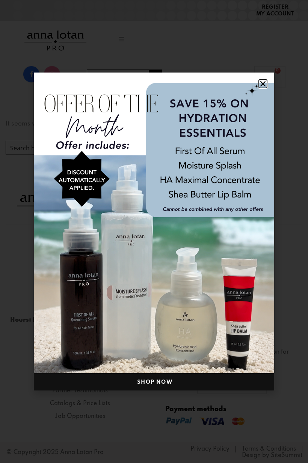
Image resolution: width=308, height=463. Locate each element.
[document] (154, 231)
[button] (263, 84)
